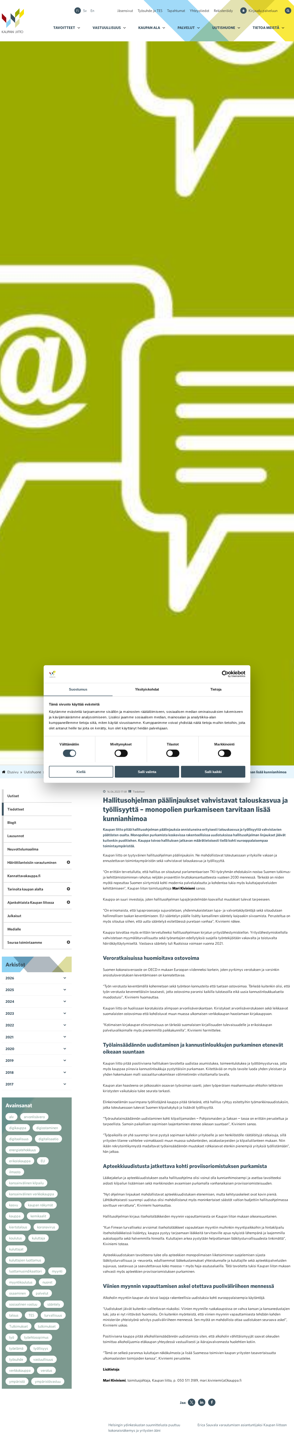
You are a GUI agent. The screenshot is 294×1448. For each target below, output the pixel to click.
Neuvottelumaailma (22, 849)
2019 (10, 1060)
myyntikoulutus (20, 1282)
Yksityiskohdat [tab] (147, 689)
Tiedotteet (139, 791)
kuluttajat (16, 1249)
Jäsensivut (125, 11)
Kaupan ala (149, 28)
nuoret (47, 1282)
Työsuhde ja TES (150, 11)
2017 (10, 1084)
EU (43, 1161)
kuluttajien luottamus (25, 1260)
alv (11, 1117)
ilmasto (14, 1172)
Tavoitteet (64, 28)
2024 (10, 1001)
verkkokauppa (20, 1370)
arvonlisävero (34, 1117)
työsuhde (16, 1359)
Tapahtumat (176, 11)
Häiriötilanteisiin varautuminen (32, 862)
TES (31, 1315)
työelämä (16, 1348)
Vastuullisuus (107, 28)
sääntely (53, 1304)
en (92, 11)
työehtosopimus (36, 1337)
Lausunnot (15, 836)
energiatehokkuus (22, 1150)
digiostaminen (47, 1128)
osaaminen (17, 1293)
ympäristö (17, 1381)
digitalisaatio (48, 1139)
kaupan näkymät (40, 1205)
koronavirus (46, 1227)
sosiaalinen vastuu (23, 1304)
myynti (57, 1271)
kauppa (14, 1216)
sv (85, 11)
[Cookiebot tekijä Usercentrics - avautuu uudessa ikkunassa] (225, 674)
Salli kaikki (213, 772)
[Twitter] (191, 1402)
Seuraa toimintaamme (24, 942)
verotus (46, 1370)
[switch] (121, 753)
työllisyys (41, 1348)
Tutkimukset (18, 1326)
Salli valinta (147, 772)
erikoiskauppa (20, 1161)
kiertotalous (18, 1227)
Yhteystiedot (199, 11)
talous (13, 1315)
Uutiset (13, 796)
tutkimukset (47, 1326)
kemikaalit (38, 1216)
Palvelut (186, 28)
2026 (10, 978)
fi (77, 11)
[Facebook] (211, 1402)
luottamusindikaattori (25, 1271)
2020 (10, 1049)
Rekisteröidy (223, 11)
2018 (10, 1072)
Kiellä (80, 772)
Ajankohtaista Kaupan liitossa (30, 902)
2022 (10, 1025)
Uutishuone (223, 28)
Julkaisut (14, 916)
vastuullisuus (43, 1359)
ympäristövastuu (48, 1381)
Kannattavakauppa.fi (23, 876)
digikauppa (17, 1128)
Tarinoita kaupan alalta (25, 889)
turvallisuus (53, 1315)
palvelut (42, 1293)
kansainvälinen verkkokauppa (31, 1194)
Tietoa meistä (266, 28)
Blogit (11, 822)
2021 (10, 1037)
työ (11, 1337)
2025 (10, 990)
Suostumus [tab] (78, 689)
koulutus (15, 1238)
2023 (10, 1013)
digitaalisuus (18, 1139)
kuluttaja (38, 1238)
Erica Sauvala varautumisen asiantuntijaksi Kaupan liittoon (242, 1425)
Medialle (14, 929)
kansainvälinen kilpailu (26, 1183)
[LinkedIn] (201, 1402)
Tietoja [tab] (215, 689)
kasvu (13, 1205)
